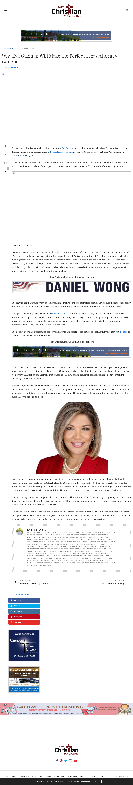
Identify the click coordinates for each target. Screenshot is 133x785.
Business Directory (55, 776)
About (15, 776)
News (13, 48)
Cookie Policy (85, 781)
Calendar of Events (76, 776)
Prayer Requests (121, 776)
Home (6, 776)
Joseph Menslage (11, 68)
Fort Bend (93, 776)
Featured (6, 48)
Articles (25, 776)
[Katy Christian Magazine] (66, 10)
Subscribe (105, 776)
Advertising (37, 776)
